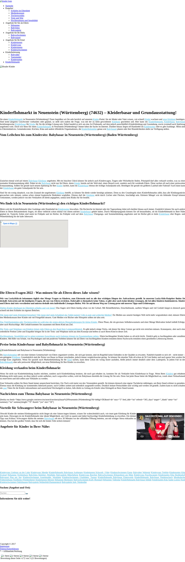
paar (5, 388)
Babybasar (180, 122)
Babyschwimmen (18, 35)
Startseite (9, 6)
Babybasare (112, 129)
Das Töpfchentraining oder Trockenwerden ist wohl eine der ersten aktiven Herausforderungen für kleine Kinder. (49, 322)
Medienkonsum (17, 13)
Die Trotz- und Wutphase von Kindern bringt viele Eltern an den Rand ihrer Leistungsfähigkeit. (41, 329)
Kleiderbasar (20, 124)
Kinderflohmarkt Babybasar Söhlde (136, 480)
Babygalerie (16, 30)
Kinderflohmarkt (12, 62)
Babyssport (15, 37)
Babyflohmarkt (6, 362)
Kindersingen (16, 47)
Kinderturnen (16, 42)
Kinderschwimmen (19, 50)
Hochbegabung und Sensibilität (24, 20)
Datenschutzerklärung (9, 549)
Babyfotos (15, 28)
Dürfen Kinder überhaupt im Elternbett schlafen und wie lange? (28, 308)
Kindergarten (16, 59)
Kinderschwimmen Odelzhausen (14, 482)
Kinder (96, 119)
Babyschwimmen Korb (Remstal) (88, 480)
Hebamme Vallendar (112, 480)
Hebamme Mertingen (64, 480)
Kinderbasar (169, 122)
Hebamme (15, 25)
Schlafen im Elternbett (20, 11)
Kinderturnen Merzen (45, 480)
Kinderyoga (16, 45)
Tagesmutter (16, 57)
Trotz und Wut (17, 18)
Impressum (4, 546)
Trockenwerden (17, 15)
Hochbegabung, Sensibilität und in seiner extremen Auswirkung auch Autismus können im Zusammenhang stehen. (49, 336)
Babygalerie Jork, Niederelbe (74, 482)
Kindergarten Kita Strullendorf (171, 475)
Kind (69, 360)
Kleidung (116, 122)
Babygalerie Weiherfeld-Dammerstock (44, 482)
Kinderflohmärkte (89, 129)
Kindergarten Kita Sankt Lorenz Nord (168, 480)
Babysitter (15, 54)
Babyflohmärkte (10, 355)
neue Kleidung (169, 119)
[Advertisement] (83, 88)
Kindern (169, 373)
